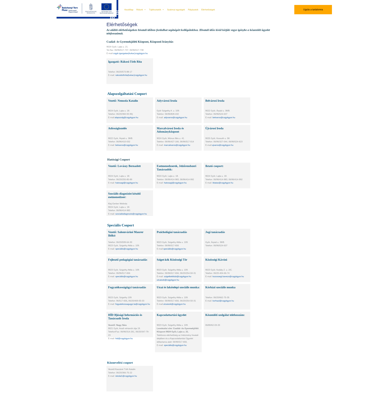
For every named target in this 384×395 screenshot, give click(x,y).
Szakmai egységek (176, 9)
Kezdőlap (128, 9)
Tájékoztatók (155, 9)
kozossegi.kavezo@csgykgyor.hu (228, 276)
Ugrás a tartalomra (313, 9)
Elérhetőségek (208, 9)
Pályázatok (193, 9)
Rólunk (139, 9)
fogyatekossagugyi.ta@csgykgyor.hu (132, 304)
